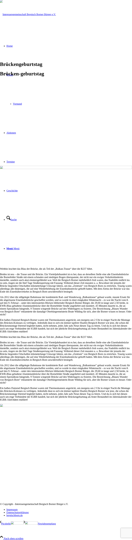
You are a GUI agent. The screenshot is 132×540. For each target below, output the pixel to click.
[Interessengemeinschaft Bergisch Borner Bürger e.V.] (28, 14)
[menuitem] (69, 509)
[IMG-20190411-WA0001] (66, 168)
